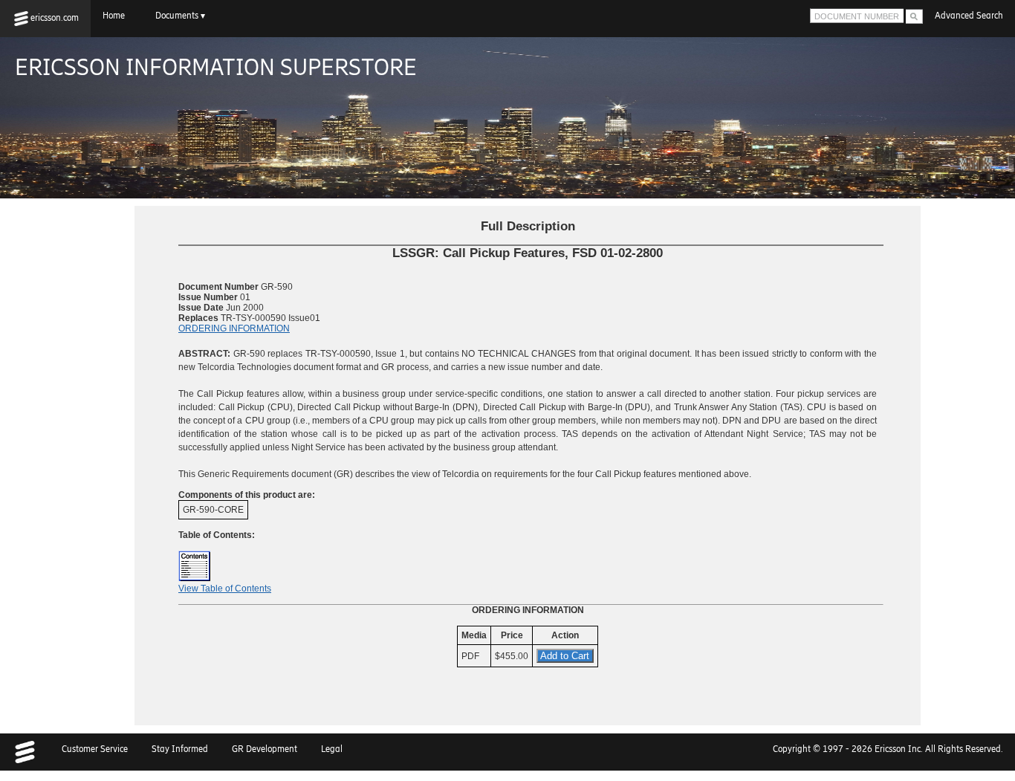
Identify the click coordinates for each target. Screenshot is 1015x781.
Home (117, 15)
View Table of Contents (224, 588)
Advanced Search (969, 15)
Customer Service (95, 749)
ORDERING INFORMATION (234, 328)
